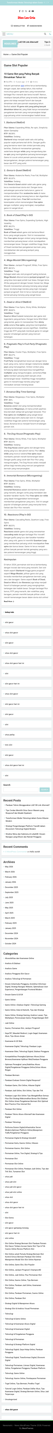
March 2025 (10, 918)
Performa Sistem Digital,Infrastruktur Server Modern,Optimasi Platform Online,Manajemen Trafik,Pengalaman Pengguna (23, 1130)
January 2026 (10, 882)
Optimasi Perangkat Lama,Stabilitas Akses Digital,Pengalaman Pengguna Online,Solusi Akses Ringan (25, 1067)
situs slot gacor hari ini (14, 663)
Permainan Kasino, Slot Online (17, 1148)
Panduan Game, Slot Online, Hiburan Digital (22, 1085)
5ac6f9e (9, 81)
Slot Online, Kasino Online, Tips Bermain (21, 1280)
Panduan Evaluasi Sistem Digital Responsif (22, 1080)
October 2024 (10, 943)
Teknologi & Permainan (14, 1339)
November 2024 (11, 938)
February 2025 (11, 923)
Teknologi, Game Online (15, 1373)
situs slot (9, 1197)
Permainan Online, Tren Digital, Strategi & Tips (24, 1153)
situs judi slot (10, 1182)
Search (6, 785)
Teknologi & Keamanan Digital (17, 1329)
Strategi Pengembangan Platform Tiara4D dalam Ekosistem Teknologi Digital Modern (25, 3)
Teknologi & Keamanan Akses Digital (20, 1324)
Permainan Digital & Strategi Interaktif (20, 1138)
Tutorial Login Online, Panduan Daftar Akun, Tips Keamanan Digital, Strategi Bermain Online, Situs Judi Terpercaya (27, 1391)
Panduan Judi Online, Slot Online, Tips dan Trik (24, 1090)
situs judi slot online (13, 1192)
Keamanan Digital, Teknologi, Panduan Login (23, 1046)
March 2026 (10, 872)
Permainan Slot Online (14, 1164)
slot (6, 673)
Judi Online (9, 1023)
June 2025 (9, 903)
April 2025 (9, 913)
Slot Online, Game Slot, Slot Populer (20, 1265)
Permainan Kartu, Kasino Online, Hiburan (21, 1143)
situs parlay (10, 735)
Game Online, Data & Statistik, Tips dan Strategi (24, 1010)
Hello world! (35, 852)
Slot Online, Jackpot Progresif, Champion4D (23, 1270)
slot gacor (9, 622)
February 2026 (11, 877)
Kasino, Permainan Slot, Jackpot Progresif (22, 1028)
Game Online (10, 1000)
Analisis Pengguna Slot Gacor (17, 974)
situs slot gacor (11, 633)
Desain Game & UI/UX (14, 995)
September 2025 (11, 892)
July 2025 (9, 897)
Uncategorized (11, 1399)
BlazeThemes (27, 1428)
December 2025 (11, 887)
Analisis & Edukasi (12, 963)
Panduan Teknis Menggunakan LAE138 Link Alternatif (27, 805)
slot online (9, 1238)
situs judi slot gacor (13, 1187)
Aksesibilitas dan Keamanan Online (19, 958)
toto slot (8, 745)
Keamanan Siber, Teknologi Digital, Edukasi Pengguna (27, 1051)
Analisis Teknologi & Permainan (18, 979)
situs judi (9, 1177)
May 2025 (9, 908)
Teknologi (9, 1314)
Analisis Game (11, 968)
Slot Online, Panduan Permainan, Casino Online (24, 1293)
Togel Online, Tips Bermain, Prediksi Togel (22, 1383)
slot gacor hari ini (12, 684)
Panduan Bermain (12, 1075)
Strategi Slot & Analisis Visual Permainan (22, 1308)
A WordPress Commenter (16, 851)
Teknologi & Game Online (15, 1319)
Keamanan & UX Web (13, 1041)
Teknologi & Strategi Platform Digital (20, 1344)
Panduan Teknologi (13, 1122)
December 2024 (11, 933)
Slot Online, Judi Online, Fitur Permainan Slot (23, 1275)
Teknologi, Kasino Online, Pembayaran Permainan (25, 1378)
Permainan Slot (11, 1158)
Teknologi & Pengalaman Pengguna (19, 1334)
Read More (8, 601)
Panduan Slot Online (13, 1109)
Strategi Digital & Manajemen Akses (20, 1303)
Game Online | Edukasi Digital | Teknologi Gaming (25, 1005)
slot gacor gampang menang (16, 1228)
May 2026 (9, 867)
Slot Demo (9, 1218)
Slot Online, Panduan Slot (15, 1298)
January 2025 (10, 928)
